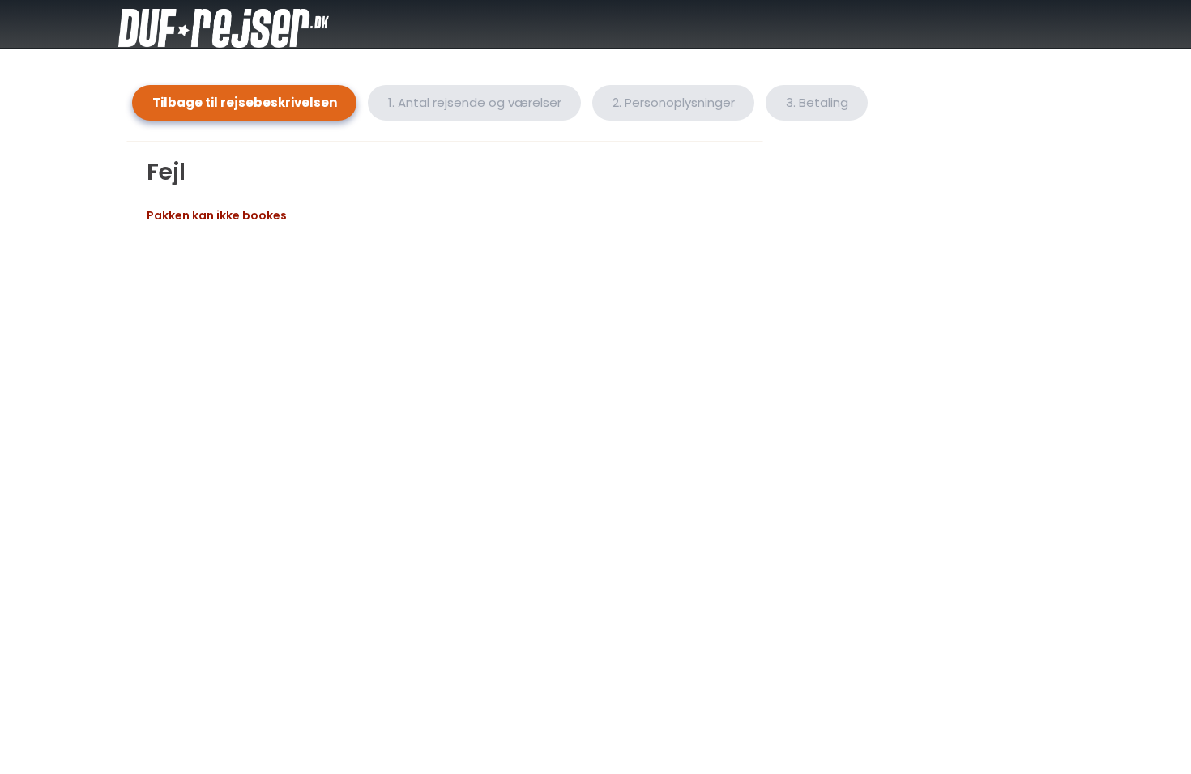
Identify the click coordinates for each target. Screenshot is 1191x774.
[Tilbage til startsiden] (255, 24)
